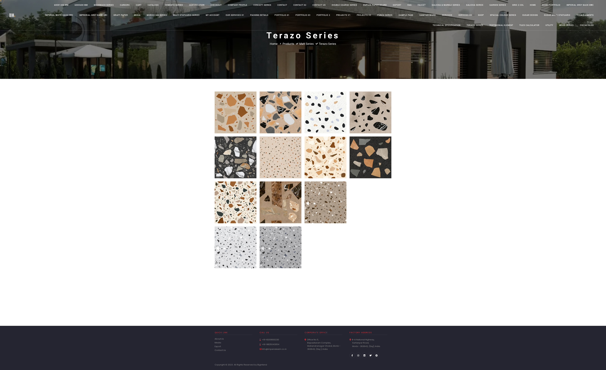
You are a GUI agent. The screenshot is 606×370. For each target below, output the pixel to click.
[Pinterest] (376, 355)
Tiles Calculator (529, 25)
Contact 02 (299, 5)
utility (549, 25)
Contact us (319, 5)
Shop (481, 15)
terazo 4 (325, 149)
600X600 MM (81, 5)
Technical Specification (446, 25)
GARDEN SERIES (498, 5)
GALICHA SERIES (474, 5)
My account (213, 15)
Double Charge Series (344, 5)
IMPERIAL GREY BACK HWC (580, 5)
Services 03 (465, 15)
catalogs (153, 5)
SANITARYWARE (427, 15)
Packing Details (259, 15)
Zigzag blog (587, 25)
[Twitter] (370, 355)
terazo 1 (281, 194)
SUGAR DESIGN (530, 15)
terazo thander (325, 194)
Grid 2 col (518, 5)
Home (533, 5)
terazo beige (370, 239)
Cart (139, 5)
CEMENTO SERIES (174, 5)
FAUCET (422, 5)
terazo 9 (280, 104)
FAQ (409, 5)
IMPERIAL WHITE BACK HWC (59, 15)
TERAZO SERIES (475, 25)
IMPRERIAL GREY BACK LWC (93, 15)
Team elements (585, 15)
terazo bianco (235, 284)
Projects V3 (364, 15)
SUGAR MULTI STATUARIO (557, 15)
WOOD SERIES (566, 25)
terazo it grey (235, 239)
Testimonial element (501, 25)
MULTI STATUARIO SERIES (186, 15)
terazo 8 (325, 104)
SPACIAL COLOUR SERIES (503, 15)
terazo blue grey (280, 239)
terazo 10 (236, 104)
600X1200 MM (61, 5)
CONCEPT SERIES (262, 5)
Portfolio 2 (323, 15)
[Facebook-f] (352, 355)
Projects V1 (343, 15)
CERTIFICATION (197, 5)
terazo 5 (280, 149)
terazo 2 (235, 194)
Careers (125, 5)
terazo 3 (370, 149)
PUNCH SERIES (384, 15)
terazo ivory (370, 194)
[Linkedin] (364, 355)
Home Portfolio (551, 5)
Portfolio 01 (282, 15)
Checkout (216, 5)
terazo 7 (370, 104)
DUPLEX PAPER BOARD (375, 5)
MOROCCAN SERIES (157, 15)
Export (397, 5)
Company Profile (237, 5)
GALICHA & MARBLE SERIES (446, 5)
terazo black (325, 239)
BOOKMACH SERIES (104, 5)
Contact (282, 5)
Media (137, 15)
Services (447, 15)
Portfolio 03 (303, 15)
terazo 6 (235, 149)
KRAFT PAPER (121, 15)
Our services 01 (235, 15)
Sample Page (406, 15)
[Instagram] (358, 355)
